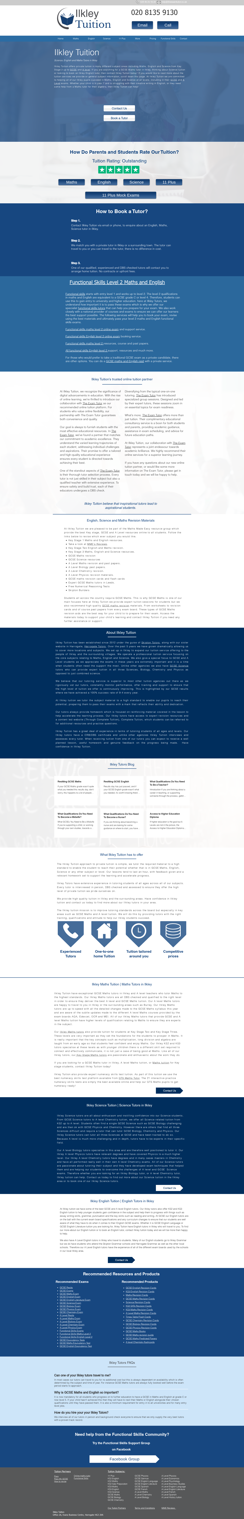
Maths (97, 657)
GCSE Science (179, 665)
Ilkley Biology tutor (133, 1173)
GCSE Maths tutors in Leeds (96, 582)
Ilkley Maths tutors (102, 997)
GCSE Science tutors (77, 1119)
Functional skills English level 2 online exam (93, 336)
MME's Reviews (97, 544)
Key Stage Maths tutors (91, 1054)
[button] (76, 39)
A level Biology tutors (77, 1150)
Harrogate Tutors (95, 646)
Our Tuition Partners (117, 1508)
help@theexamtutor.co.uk (174, 2)
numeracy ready (64, 1085)
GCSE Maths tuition (133, 1001)
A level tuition (107, 914)
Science (124, 657)
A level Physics (75, 1154)
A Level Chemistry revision (85, 570)
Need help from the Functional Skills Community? (122, 1434)
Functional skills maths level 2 (85, 343)
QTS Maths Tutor (129, 1078)
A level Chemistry (129, 1161)
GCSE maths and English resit (125, 361)
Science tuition (177, 69)
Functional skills (75, 294)
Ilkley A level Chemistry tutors (90, 1157)
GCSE (73, 69)
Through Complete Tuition (102, 719)
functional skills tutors (91, 308)
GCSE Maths (159, 867)
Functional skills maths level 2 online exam (92, 329)
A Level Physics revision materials (90, 574)
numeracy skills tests (68, 1081)
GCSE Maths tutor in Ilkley (102, 1062)
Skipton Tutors (150, 642)
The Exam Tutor (92, 403)
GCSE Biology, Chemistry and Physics (148, 1130)
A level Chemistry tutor (165, 1173)
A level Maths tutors (167, 1001)
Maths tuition (160, 1062)
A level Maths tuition (134, 1062)
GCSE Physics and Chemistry (103, 1127)
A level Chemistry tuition (111, 1119)
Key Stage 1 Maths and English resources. (95, 540)
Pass (56, 1476)
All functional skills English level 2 (87, 350)
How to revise (60, 1481)
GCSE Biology (157, 1123)
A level (86, 69)
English (107, 657)
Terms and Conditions (145, 1508)
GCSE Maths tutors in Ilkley (112, 993)
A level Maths (138, 1012)
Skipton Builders (79, 590)
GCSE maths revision (115, 605)
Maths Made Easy (139, 528)
